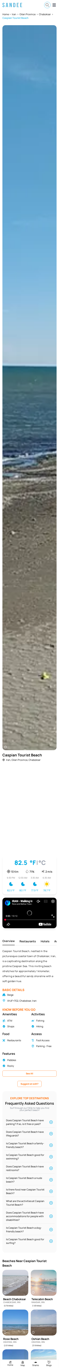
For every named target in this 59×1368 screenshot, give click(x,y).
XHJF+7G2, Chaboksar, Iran (22, 1000)
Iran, (8, 760)
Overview (8, 941)
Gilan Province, (19, 760)
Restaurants (28, 941)
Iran (14, 14)
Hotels (45, 941)
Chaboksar (45, 14)
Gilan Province (28, 14)
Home (5, 14)
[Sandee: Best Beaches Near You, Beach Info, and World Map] (12, 5)
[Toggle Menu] (54, 5)
